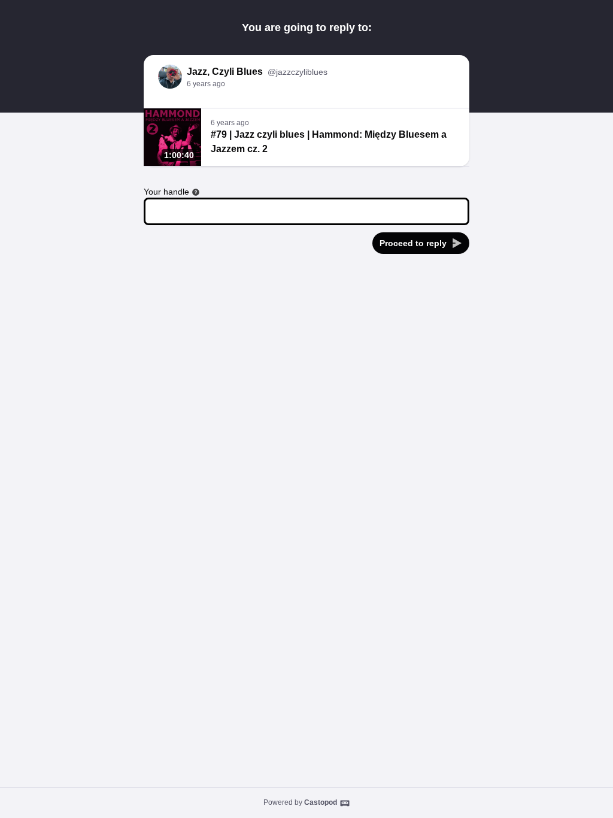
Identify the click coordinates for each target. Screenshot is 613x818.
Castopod (320, 802)
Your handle (166, 191)
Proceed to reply (413, 243)
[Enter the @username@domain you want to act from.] (196, 192)
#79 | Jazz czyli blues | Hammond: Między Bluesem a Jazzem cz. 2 (329, 141)
